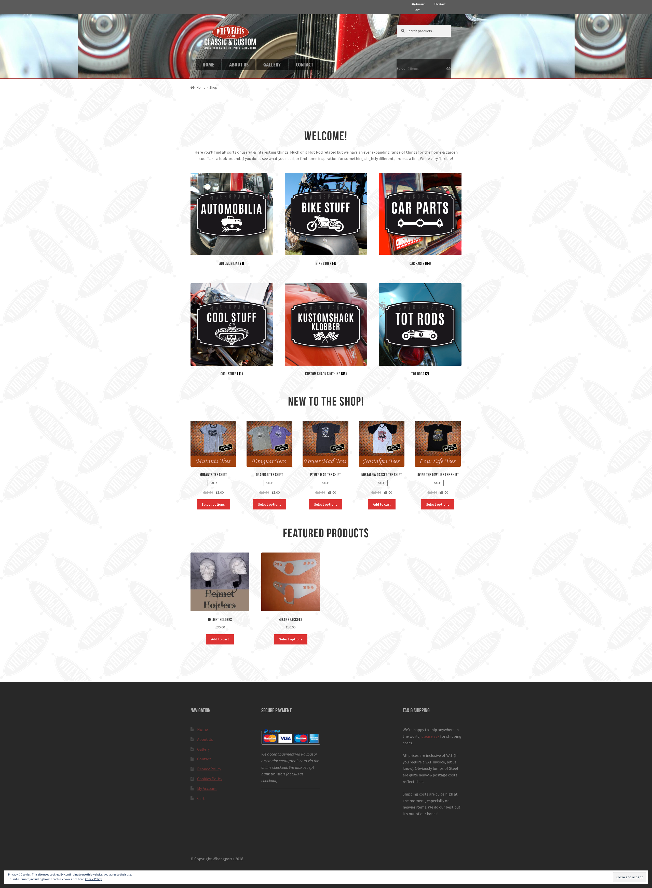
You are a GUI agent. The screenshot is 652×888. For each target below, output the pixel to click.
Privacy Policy (209, 768)
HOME (208, 64)
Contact (204, 758)
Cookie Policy (93, 879)
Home (201, 87)
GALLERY (272, 64)
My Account (418, 4)
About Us (205, 739)
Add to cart (382, 504)
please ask (430, 736)
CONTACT (304, 64)
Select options (213, 504)
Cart (417, 10)
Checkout (439, 4)
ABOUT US (239, 64)
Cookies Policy (209, 778)
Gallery (203, 749)
